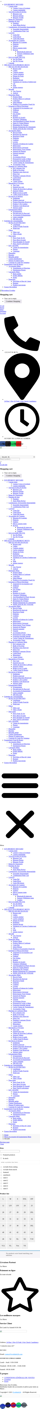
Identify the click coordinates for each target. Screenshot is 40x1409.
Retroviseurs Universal (20, 147)
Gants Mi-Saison (18, 38)
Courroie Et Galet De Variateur (19, 262)
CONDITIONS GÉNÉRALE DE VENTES (19, 1378)
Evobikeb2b (17, 1392)
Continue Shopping (13, 301)
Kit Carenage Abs (19, 168)
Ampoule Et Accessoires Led (22, 108)
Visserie (15, 155)
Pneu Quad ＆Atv (19, 238)
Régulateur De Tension (20, 125)
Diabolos (16, 138)
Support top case (18, 187)
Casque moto (13, 6)
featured (6, 1172)
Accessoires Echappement (21, 215)
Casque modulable (19, 10)
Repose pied (17, 69)
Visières (15, 46)
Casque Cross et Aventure (21, 8)
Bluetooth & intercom (24, 52)
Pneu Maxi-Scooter (19, 240)
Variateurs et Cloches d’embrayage (24, 82)
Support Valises (18, 191)
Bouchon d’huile (18, 136)
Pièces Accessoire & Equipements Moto (17, 1137)
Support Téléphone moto (25, 53)
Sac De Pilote (17, 59)
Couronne (16, 251)
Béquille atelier (14, 257)
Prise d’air (16, 174)
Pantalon (16, 23)
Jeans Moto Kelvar (19, 25)
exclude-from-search (10, 1169)
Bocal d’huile (17, 132)
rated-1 (5, 1178)
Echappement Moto (15, 209)
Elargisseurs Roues (19, 270)
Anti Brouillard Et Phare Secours (24, 121)
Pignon (15, 249)
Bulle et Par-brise (18, 170)
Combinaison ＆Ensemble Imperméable (22, 27)
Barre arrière (17, 274)
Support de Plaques (19, 151)
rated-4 (5, 1186)
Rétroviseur (17, 146)
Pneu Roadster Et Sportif (21, 242)
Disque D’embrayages (16, 261)
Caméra (19, 55)
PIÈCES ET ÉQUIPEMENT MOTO (17, 65)
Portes (15, 277)
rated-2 (5, 1180)
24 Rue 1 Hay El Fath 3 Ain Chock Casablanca (22, 1342)
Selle (14, 85)
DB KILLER (17, 219)
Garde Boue (17, 178)
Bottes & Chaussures (16, 19)
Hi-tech (15, 50)
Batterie (15, 116)
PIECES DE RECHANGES (18, 67)
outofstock (6, 1175)
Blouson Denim (18, 16)
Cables (15, 70)
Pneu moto (12, 236)
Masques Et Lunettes (20, 42)
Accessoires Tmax (19, 164)
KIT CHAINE (13, 245)
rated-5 (5, 1188)
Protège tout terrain (19, 285)
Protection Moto (14, 95)
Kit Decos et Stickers (16, 196)
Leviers (15, 142)
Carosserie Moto (14, 272)
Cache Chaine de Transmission (23, 162)
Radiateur (16, 78)
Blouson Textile (18, 17)
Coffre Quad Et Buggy (20, 194)
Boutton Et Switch (19, 117)
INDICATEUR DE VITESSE (23, 129)
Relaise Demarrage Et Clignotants (24, 127)
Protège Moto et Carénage (21, 99)
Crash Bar (16, 100)
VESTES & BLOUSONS (17, 12)
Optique (15, 112)
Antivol (15, 93)
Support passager (18, 153)
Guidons (16, 140)
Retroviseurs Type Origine (22, 149)
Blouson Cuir (17, 14)
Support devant (18, 80)
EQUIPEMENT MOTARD (13, 4)
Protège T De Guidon (20, 204)
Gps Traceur (17, 91)
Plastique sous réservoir (21, 172)
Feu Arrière (16, 114)
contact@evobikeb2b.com (13, 1354)
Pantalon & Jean (14, 21)
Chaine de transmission (20, 247)
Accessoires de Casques (17, 40)
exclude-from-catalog (10, 1167)
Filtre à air (16, 232)
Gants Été (16, 35)
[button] (2, 306)
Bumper (15, 283)
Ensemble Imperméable (21, 29)
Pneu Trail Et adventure (21, 244)
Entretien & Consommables (13, 221)
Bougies (11, 255)
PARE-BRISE (18, 276)
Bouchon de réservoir (20, 134)
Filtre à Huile (17, 234)
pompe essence (18, 87)
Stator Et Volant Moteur (21, 123)
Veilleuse (16, 110)
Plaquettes (12, 253)
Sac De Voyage (18, 61)
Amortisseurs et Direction (21, 268)
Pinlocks (16, 44)
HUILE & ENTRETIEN (17, 223)
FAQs (6, 1381)
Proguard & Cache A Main (22, 159)
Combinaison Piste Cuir (21, 31)
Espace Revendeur (10, 287)
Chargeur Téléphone (20, 119)
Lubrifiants (16, 224)
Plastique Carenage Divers (22, 176)
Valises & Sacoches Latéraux (22, 189)
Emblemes (16, 198)
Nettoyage (16, 228)
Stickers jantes (17, 208)
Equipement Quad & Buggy (13, 264)
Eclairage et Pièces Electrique (18, 106)
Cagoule (11, 63)
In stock (5, 1158)
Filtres (11, 230)
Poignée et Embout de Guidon (23, 144)
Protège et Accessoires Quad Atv (24, 104)
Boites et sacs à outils (20, 193)
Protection (12, 279)
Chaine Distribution (15, 259)
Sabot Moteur (17, 102)
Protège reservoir (18, 200)
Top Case (16, 185)
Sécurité (11, 89)
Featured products (9, 1155)
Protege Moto (17, 97)
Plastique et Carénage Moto (18, 166)
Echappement (17, 211)
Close (2, 1144)
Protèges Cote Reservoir (21, 206)
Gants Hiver (17, 37)
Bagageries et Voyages (16, 183)
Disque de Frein (18, 76)
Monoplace (16, 179)
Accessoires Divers (19, 157)
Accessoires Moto (15, 131)
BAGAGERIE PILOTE (17, 57)
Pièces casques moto (20, 48)
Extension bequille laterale (22, 161)
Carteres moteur (18, 72)
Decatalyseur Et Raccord (21, 213)
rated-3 (5, 1183)
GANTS (11, 33)
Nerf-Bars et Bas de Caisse (22, 281)
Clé (14, 84)
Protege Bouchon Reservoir (22, 202)
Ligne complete (18, 217)
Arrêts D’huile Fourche (20, 226)
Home (6, 1135)
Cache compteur (18, 74)
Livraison (7, 1379)
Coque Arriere (17, 181)
